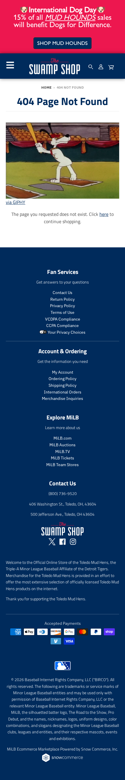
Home (46, 87)
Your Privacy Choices (66, 332)
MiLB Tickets (62, 458)
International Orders (62, 392)
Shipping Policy (62, 385)
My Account (62, 372)
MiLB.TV (62, 451)
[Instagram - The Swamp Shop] (72, 541)
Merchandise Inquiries (62, 398)
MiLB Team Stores (62, 464)
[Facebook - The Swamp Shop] (62, 541)
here (103, 214)
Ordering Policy (62, 378)
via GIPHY (15, 202)
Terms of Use (62, 312)
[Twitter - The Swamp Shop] (52, 541)
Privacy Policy (62, 305)
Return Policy (62, 299)
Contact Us (62, 292)
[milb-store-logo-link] (63, 671)
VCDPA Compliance (62, 319)
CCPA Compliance (62, 325)
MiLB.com (62, 438)
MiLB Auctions (62, 444)
